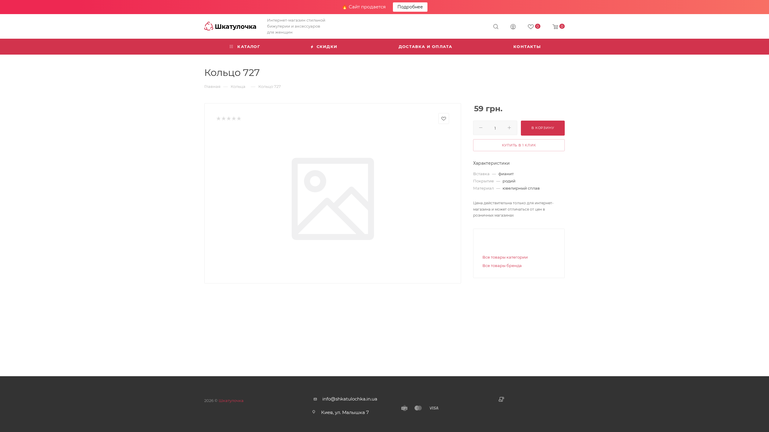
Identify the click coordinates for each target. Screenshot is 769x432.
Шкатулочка (231, 400)
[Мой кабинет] (513, 27)
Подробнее (410, 7)
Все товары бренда (502, 265)
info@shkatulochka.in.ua (349, 399)
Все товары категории (505, 257)
